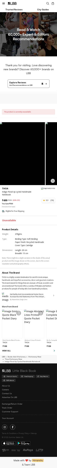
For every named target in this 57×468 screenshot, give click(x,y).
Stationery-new (34, 357)
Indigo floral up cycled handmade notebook (22, 361)
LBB (3, 357)
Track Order (7, 408)
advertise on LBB (9, 397)
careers (5, 389)
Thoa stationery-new (13, 359)
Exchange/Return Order (12, 404)
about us (6, 386)
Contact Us (7, 393)
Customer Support (10, 411)
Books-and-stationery (17, 357)
